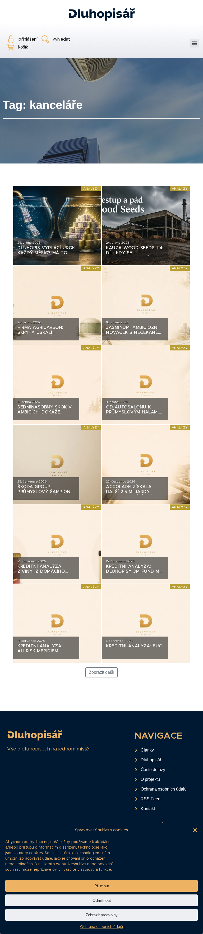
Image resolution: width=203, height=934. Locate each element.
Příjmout (101, 886)
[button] (195, 830)
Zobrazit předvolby (102, 915)
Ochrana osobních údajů (101, 927)
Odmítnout (102, 900)
